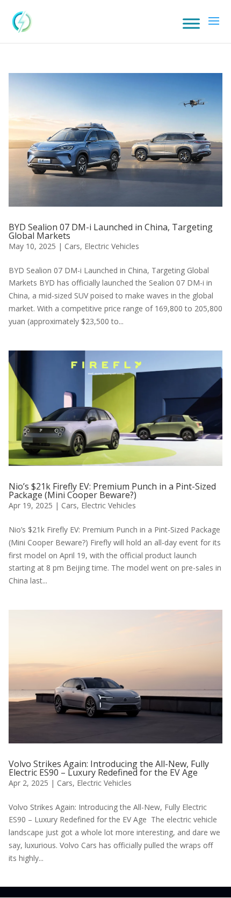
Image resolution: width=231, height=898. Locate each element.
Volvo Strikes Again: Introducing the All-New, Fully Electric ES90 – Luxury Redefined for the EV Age (109, 768)
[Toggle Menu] (191, 23)
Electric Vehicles (111, 246)
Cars (72, 246)
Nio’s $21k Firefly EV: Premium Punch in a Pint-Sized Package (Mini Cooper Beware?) (112, 490)
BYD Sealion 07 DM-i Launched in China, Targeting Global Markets (111, 231)
